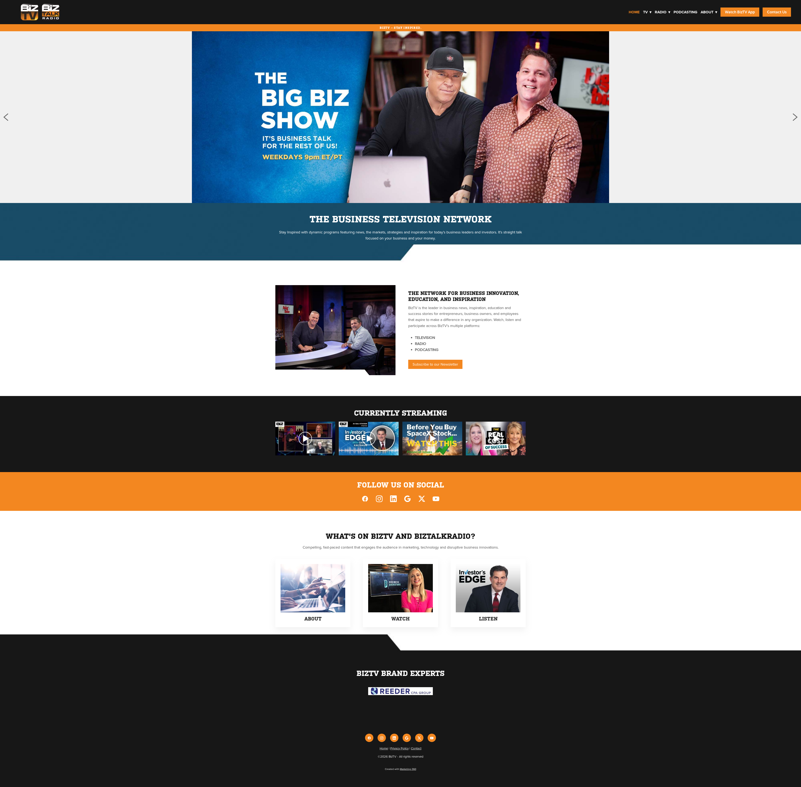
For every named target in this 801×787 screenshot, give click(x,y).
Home (634, 12)
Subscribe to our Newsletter (435, 364)
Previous (6, 117)
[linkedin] (393, 499)
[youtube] (436, 499)
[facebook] (365, 499)
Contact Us (777, 12)
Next (795, 117)
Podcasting (685, 12)
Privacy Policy (399, 748)
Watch (400, 619)
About (709, 12)
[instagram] (379, 499)
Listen (488, 619)
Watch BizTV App (740, 12)
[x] (422, 499)
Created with (400, 769)
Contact (416, 748)
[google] (408, 499)
